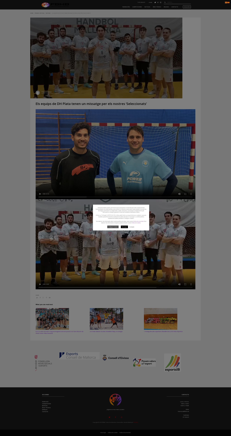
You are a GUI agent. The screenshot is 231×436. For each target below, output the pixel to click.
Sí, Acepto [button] (131, 227)
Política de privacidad (138, 221)
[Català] (226, 2)
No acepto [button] (124, 227)
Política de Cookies (136, 223)
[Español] (228, 2)
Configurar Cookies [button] (112, 227)
